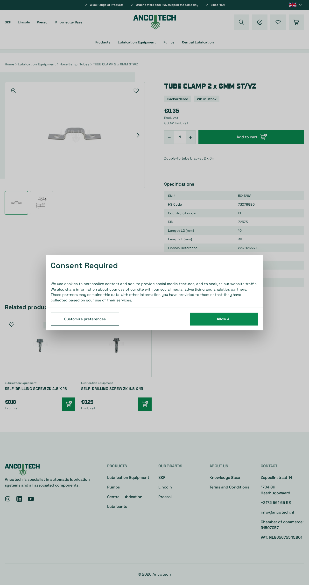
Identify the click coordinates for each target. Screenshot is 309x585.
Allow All (224, 319)
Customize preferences (85, 319)
